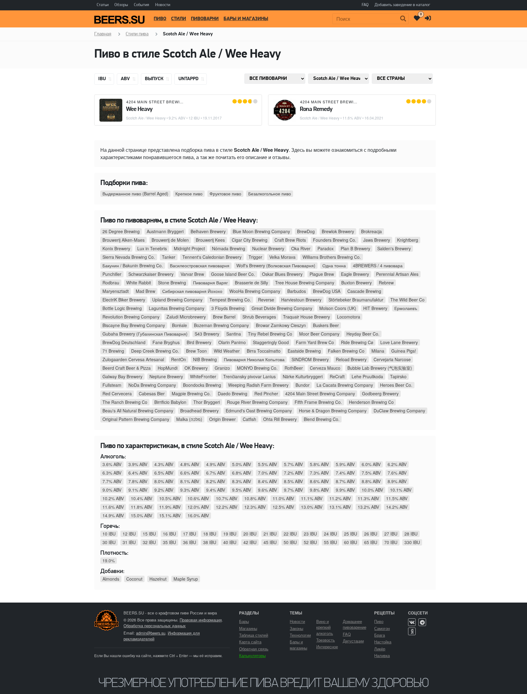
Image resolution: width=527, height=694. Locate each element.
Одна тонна (334, 265)
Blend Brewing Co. (321, 419)
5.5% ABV (267, 464)
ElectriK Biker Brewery (123, 300)
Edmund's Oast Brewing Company (259, 411)
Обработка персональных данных (155, 625)
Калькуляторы (252, 655)
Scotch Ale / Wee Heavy (146, 117)
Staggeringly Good (271, 342)
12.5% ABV (283, 507)
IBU (102, 79)
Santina (233, 334)
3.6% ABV (111, 464)
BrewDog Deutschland (123, 342)
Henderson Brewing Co (371, 402)
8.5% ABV (293, 481)
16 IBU (169, 534)
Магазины (248, 628)
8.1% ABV (189, 481)
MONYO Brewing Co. (257, 368)
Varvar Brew (192, 274)
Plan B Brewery (355, 248)
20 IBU (249, 534)
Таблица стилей (253, 635)
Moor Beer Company (319, 334)
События (141, 5)
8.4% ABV (267, 481)
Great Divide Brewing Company (282, 308)
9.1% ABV (137, 490)
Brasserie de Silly (251, 282)
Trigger (255, 257)
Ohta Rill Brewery (280, 419)
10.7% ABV (226, 498)
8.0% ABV (163, 481)
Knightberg (407, 240)
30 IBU (109, 542)
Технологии (300, 635)
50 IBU (290, 542)
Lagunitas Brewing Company (176, 308)
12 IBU (129, 534)
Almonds (110, 579)
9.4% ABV (215, 490)
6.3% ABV (111, 473)
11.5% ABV (396, 498)
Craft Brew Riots (290, 240)
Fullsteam (111, 385)
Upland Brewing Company (177, 300)
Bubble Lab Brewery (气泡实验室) (379, 368)
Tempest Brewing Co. (230, 300)
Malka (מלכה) (189, 419)
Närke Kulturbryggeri (303, 376)
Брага (379, 635)
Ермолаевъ (405, 308)
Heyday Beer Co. (362, 334)
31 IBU (129, 542)
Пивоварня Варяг (210, 282)
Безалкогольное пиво (269, 193)
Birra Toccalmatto (264, 351)
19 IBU (229, 534)
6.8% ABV (241, 473)
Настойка (382, 642)
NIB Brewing (205, 359)
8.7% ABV (345, 481)
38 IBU (209, 542)
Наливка (382, 655)
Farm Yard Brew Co (315, 342)
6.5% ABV (163, 473)
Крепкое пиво (189, 193)
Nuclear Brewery (268, 248)
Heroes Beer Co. (396, 385)
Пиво (160, 18)
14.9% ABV (113, 515)
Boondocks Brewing (202, 385)
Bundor (303, 385)
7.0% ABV (267, 473)
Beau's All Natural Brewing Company (137, 411)
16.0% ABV (198, 515)
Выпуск (155, 79)
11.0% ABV (283, 498)
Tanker (168, 257)
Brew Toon (196, 351)
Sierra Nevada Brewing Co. (128, 257)
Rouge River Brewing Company (257, 402)
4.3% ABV (163, 464)
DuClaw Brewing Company (399, 411)
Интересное (327, 647)
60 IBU (350, 542)
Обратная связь (253, 649)
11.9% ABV (170, 507)
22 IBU (290, 534)
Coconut (134, 579)
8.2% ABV (215, 481)
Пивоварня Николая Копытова (254, 359)
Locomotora (348, 317)
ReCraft (337, 376)
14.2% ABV (396, 507)
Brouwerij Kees (210, 240)
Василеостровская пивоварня (199, 265)
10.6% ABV (198, 498)
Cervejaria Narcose (392, 359)
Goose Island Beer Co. (233, 274)
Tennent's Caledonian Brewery (212, 257)
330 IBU (412, 542)
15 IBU (149, 534)
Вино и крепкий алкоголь (324, 627)
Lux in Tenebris (152, 248)
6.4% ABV (137, 473)
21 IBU (270, 534)
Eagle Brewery (355, 274)
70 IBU (390, 542)
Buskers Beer (326, 325)
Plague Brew (322, 274)
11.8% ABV (141, 507)
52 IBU (310, 542)
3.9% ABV (137, 464)
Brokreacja (371, 231)
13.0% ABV (311, 507)
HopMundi (167, 368)
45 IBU (270, 542)
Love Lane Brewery (399, 342)
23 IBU (310, 534)
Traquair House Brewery (306, 317)
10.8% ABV (255, 498)
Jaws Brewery (376, 240)
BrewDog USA (326, 291)
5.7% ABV (293, 464)
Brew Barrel (224, 317)
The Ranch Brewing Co (124, 402)
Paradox (325, 248)
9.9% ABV (345, 490)
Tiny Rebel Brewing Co (270, 334)
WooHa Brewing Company (254, 291)
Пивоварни (205, 18)
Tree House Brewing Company (304, 282)
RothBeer (294, 368)
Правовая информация (201, 620)
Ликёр (379, 649)
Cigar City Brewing (249, 240)
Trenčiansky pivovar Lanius (249, 376)
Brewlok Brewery (338, 231)
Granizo (222, 368)
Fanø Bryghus (166, 342)
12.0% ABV (198, 507)
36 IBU (189, 542)
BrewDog (306, 231)
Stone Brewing (172, 282)
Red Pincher (266, 393)
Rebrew (386, 282)
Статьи (103, 5)
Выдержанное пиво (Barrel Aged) (135, 193)
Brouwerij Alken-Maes (123, 240)
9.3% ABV (189, 490)
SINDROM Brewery (310, 359)
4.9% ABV (215, 464)
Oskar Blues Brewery (282, 274)
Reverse (266, 300)
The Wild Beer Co (407, 300)
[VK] (412, 622)
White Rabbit (138, 282)
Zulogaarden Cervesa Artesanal (133, 359)
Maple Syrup (186, 579)
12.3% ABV (255, 507)
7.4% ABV (345, 473)
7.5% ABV (371, 473)
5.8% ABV (319, 464)
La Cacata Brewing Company (345, 385)
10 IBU (109, 534)
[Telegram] (422, 622)
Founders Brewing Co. (334, 240)
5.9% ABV (345, 464)
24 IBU (330, 534)
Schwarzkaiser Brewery (151, 274)
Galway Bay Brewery (122, 376)
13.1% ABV (340, 507)
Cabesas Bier (152, 393)
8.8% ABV (371, 481)
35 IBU (169, 542)
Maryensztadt (115, 291)
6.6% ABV (189, 473)
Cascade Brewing (364, 291)
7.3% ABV (319, 473)
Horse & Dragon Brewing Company (333, 411)
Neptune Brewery (166, 376)
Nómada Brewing (228, 248)
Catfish (249, 419)
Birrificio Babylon (170, 402)
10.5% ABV (170, 498)
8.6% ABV (319, 481)
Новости (162, 5)
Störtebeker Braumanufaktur (355, 300)
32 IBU (149, 542)
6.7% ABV (215, 473)
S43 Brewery (207, 334)
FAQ (365, 5)
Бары (244, 621)
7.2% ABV (293, 473)
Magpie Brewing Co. (191, 393)
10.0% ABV (372, 490)
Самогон (382, 628)
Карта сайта (250, 642)
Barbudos (296, 291)
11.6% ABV (113, 507)
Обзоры (121, 5)
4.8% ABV (189, 464)
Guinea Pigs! (403, 351)
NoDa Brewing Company (152, 385)
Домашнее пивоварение (354, 624)
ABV (126, 79)
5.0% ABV (241, 464)
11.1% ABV (311, 498)
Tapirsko (398, 376)
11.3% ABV (368, 498)
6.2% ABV (397, 464)
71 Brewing (113, 351)
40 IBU (229, 542)
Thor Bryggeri (206, 402)
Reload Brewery (351, 359)
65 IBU (370, 542)
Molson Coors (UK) (337, 308)
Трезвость (325, 640)
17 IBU (189, 534)
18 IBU (209, 534)
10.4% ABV (141, 498)
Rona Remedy (316, 109)
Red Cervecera (117, 393)
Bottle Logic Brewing (122, 308)
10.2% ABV (113, 498)
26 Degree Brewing (121, 231)
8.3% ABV (241, 481)
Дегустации (353, 641)
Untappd (189, 79)
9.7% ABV (293, 490)
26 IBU (370, 534)
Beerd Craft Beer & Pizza (126, 368)
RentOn (178, 359)
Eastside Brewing (304, 351)
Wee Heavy (139, 109)
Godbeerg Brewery (380, 393)
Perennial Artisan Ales (397, 274)
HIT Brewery (375, 308)
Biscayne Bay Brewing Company (133, 325)
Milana (377, 351)
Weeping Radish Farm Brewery (258, 385)
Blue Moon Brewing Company (261, 231)
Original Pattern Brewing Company (135, 419)
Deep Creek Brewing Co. (155, 351)
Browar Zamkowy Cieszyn (281, 325)
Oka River (300, 248)
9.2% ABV (163, 490)
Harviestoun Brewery (301, 300)
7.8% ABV (137, 481)
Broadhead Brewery (199, 411)
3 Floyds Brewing (228, 308)
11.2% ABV (340, 498)
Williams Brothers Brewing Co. (332, 257)
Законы (296, 628)
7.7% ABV (111, 481)
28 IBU (411, 534)
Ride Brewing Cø (357, 342)
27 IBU (390, 534)
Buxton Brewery (356, 282)
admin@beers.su (150, 633)
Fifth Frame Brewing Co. (318, 402)
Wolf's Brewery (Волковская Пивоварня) (275, 265)
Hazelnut (158, 579)
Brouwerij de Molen (170, 240)
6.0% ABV (371, 464)
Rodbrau (110, 282)
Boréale (179, 325)
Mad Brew (145, 291)
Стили (178, 18)
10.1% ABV (400, 490)
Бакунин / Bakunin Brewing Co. (132, 265)
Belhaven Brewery (208, 231)
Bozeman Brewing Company (221, 325)
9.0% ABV (111, 490)
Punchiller (111, 274)
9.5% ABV (241, 490)
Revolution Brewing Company (131, 317)
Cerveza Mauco (325, 368)
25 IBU (350, 534)
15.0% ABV (141, 515)
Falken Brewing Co (346, 351)
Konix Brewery (116, 248)
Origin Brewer (222, 419)
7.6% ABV (397, 473)
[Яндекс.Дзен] (412, 631)
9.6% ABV (267, 490)
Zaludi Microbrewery (186, 317)
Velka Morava (282, 257)
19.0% (108, 560)
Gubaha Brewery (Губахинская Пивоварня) (145, 334)
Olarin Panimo (232, 342)
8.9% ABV (397, 481)
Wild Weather (227, 351)
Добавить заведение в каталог (402, 5)
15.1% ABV (170, 515)
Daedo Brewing (232, 393)
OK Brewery (196, 368)
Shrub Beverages (259, 317)
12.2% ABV (226, 507)
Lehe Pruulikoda (367, 376)
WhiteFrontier (203, 376)
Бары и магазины (246, 18)
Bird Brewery (199, 342)
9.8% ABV (319, 490)
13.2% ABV (368, 507)
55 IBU (330, 542)
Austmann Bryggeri (165, 231)
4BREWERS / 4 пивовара (378, 265)
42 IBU (249, 542)
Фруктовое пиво (225, 193)
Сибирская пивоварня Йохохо (192, 291)
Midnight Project (189, 248)
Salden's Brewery (394, 248)
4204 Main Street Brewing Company (166, 101)
